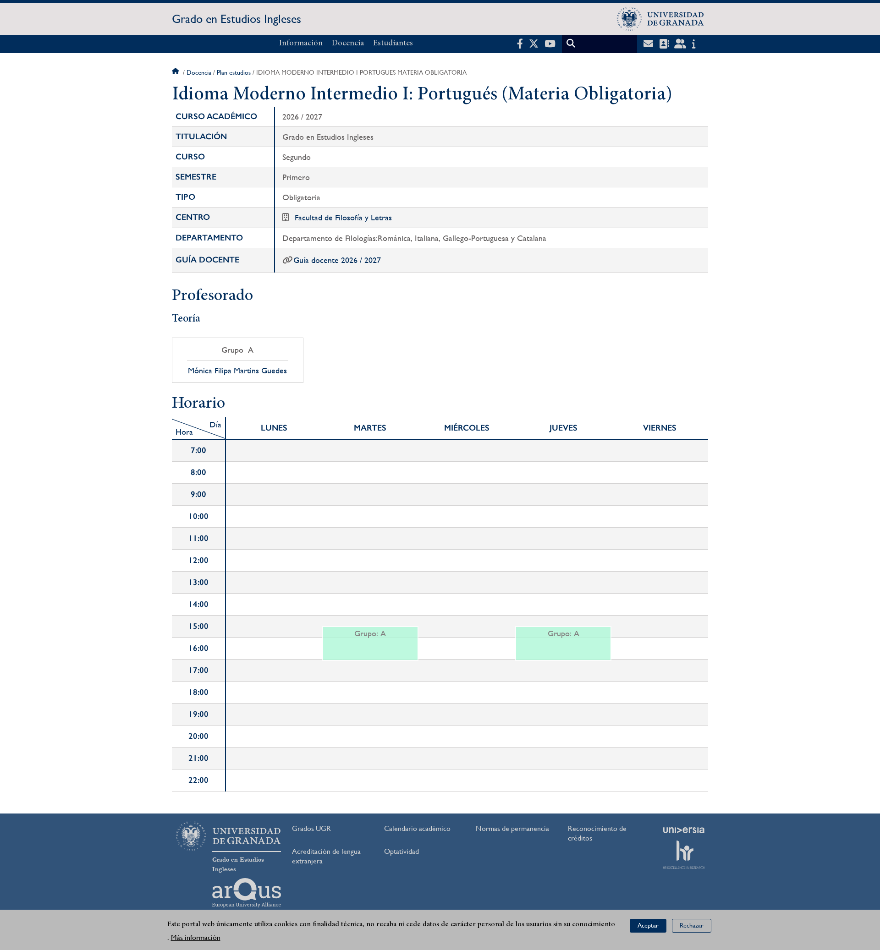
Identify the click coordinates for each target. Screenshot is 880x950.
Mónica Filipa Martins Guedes (237, 370)
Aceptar (648, 925)
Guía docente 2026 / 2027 (337, 260)
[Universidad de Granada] (660, 18)
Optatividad (401, 851)
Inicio (176, 72)
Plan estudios (234, 72)
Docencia (348, 43)
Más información (195, 937)
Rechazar (692, 925)
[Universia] (683, 830)
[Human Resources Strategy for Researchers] (683, 855)
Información (301, 43)
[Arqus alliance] (246, 892)
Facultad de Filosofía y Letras (343, 217)
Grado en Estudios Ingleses (236, 19)
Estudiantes (393, 43)
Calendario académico (417, 828)
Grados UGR (311, 828)
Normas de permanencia (512, 828)
